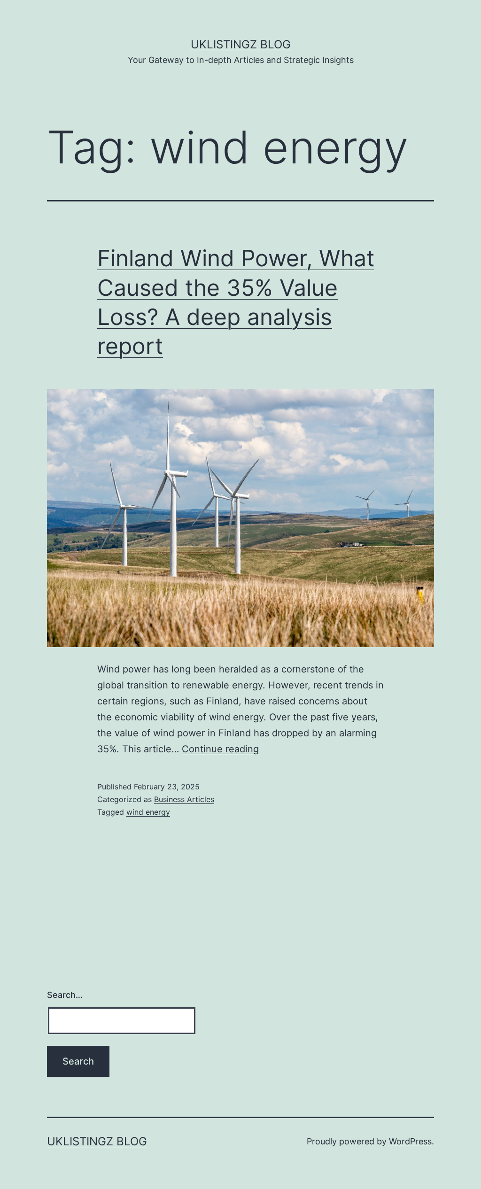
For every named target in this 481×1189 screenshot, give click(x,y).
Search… (65, 995)
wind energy (148, 812)
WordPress (410, 1141)
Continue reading (220, 749)
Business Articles (184, 799)
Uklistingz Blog (241, 44)
